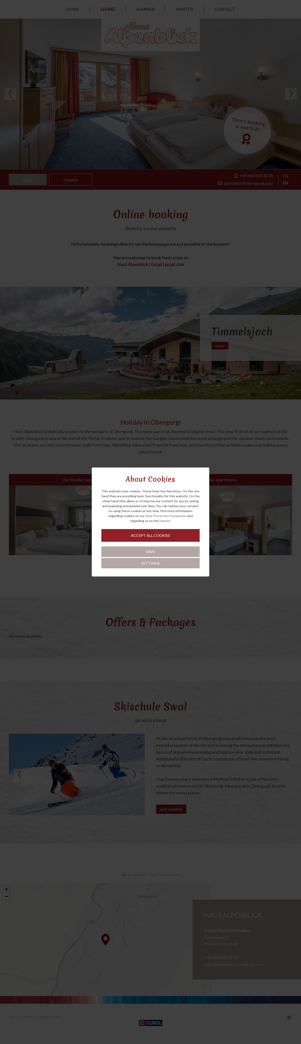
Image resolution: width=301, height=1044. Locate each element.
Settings (151, 563)
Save (150, 551)
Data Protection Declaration (166, 516)
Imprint (164, 521)
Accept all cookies (150, 535)
